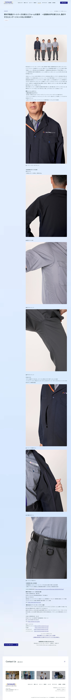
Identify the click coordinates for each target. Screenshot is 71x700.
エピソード (30, 2)
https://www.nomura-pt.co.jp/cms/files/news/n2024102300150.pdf (49, 589)
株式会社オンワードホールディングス (58, 687)
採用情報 (53, 2)
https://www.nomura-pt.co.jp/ (34, 602)
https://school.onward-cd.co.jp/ (41, 627)
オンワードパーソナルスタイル (60, 690)
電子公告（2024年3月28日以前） (60, 697)
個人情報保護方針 (52, 697)
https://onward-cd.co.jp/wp (34, 621)
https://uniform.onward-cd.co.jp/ (41, 625)
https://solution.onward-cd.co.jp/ (41, 631)
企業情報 (49, 2)
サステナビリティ (44, 2)
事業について (26, 2)
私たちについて (20, 2)
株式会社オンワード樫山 (60, 689)
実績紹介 (35, 2)
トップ (47, 11)
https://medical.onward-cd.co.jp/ (41, 629)
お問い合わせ (64, 2)
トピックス (39, 2)
